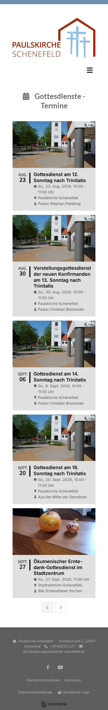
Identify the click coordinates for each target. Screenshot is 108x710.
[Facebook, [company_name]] (47, 667)
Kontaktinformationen (43, 680)
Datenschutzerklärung (35, 692)
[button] (54, 70)
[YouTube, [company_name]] (60, 667)
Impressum (72, 680)
